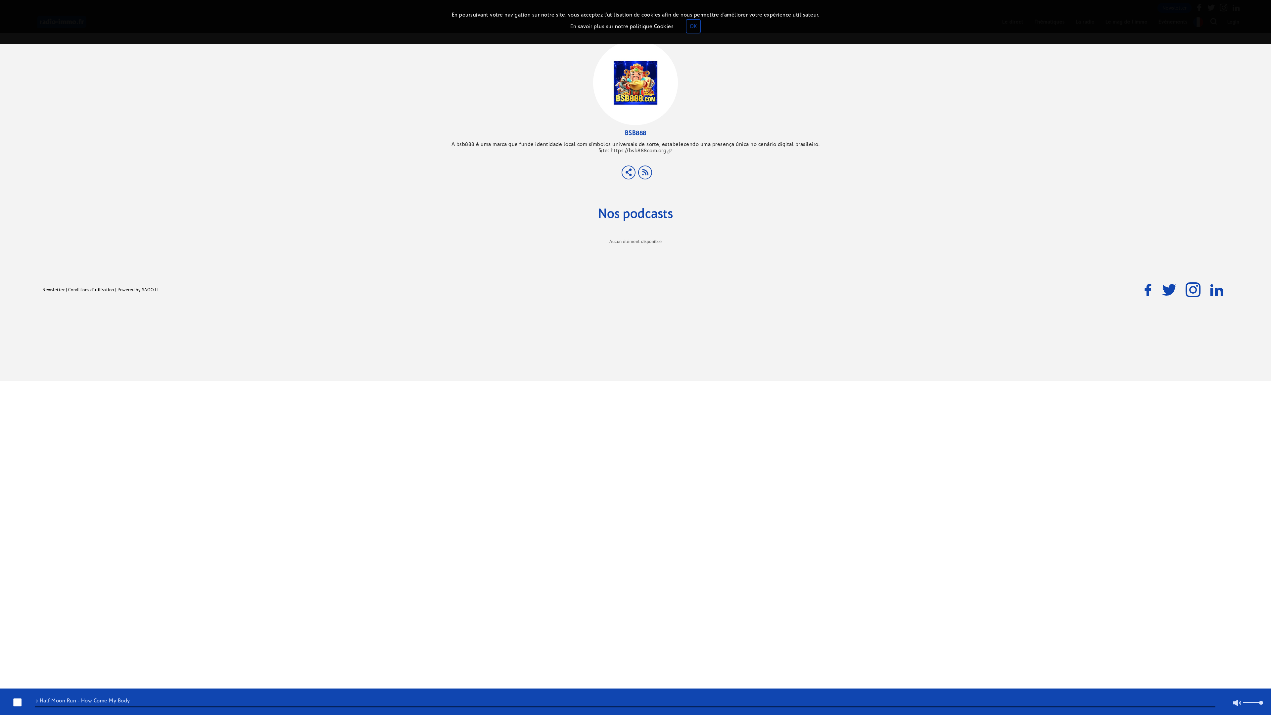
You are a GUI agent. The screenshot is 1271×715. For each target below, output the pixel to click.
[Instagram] (1193, 290)
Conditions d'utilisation (91, 289)
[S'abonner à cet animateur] (645, 172)
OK (693, 26)
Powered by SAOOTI (138, 289)
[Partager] (629, 172)
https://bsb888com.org (639, 150)
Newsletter (53, 289)
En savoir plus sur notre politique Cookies (622, 26)
